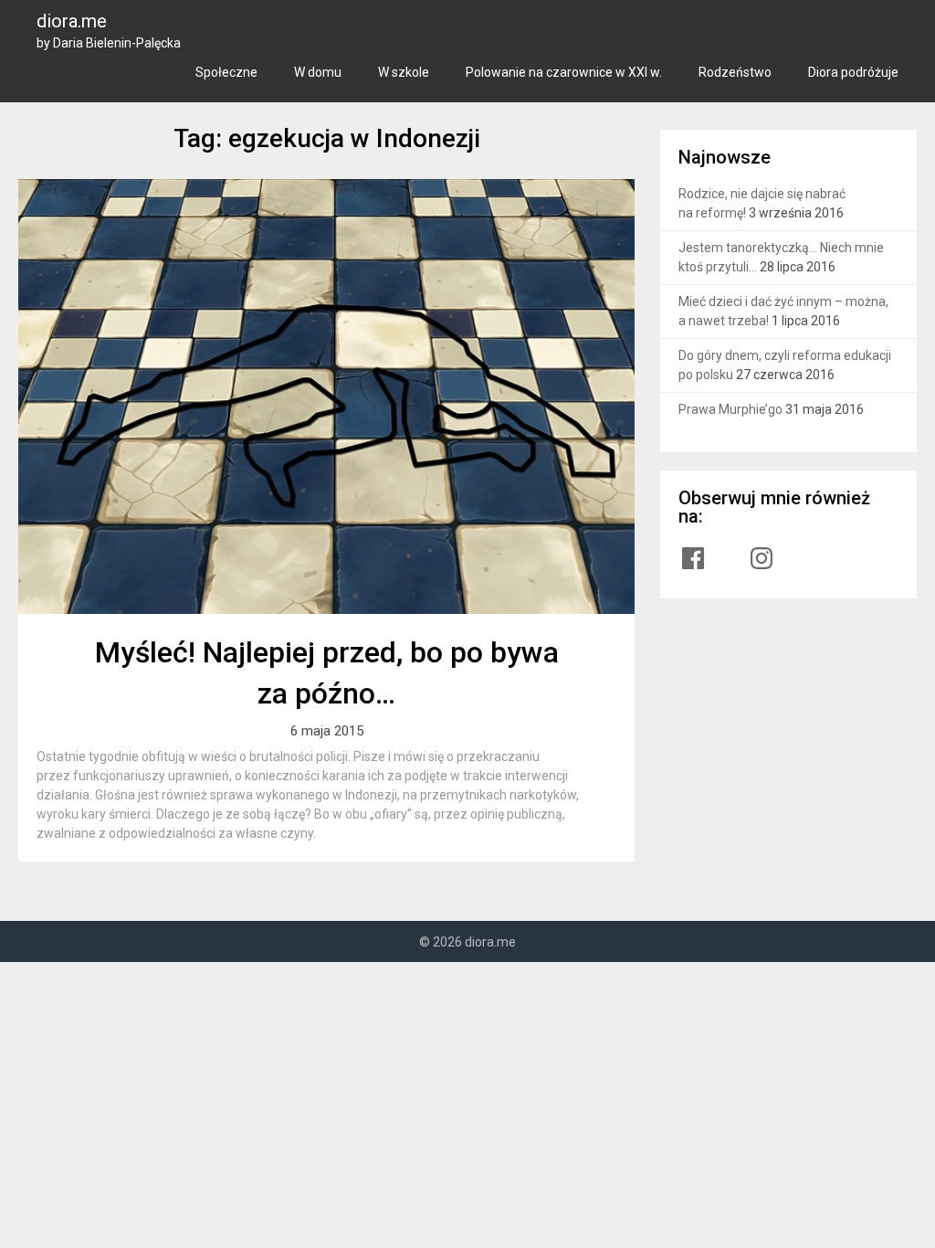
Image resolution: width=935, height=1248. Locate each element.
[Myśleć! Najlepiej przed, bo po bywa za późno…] (326, 396)
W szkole (403, 72)
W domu (317, 72)
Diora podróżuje (853, 72)
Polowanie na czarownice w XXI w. (564, 72)
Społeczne (226, 72)
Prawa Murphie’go (730, 409)
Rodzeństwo (735, 72)
